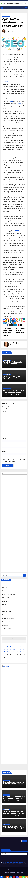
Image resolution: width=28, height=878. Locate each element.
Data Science (5, 597)
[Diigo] (20, 321)
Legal (3, 614)
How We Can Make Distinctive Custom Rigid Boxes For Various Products (8, 332)
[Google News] (13, 323)
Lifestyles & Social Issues (8, 618)
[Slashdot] (11, 323)
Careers (4, 590)
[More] (15, 323)
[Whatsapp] (20, 319)
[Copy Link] (6, 321)
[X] (6, 319)
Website (4, 451)
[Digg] (6, 323)
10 (4, 649)
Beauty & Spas (5, 584)
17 (4, 651)
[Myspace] (8, 321)
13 (14, 649)
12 (10, 649)
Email (4, 444)
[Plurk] (17, 321)
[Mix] (17, 319)
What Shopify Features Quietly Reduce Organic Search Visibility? (12, 377)
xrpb (4, 154)
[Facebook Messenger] (15, 321)
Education (4, 604)
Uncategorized (5, 632)
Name (4, 438)
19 (10, 651)
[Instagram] (22, 319)
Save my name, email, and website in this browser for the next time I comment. (13, 460)
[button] (23, 7)
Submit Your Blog (18, 874)
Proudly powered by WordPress (7, 869)
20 (14, 651)
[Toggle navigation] (13, 8)
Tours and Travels (6, 628)
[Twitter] (4, 323)
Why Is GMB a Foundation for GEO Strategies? (13, 363)
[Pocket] (24, 321)
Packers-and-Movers (7, 621)
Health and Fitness (6, 611)
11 (7, 649)
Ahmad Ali (16, 785)
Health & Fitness (10, 874)
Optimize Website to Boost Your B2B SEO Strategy (19, 330)
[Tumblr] (13, 321)
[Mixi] (22, 321)
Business (4, 587)
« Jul (3, 661)
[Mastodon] (15, 319)
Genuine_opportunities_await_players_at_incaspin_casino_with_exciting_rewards (14, 798)
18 (7, 651)
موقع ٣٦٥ (19, 103)
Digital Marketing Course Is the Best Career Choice (13, 391)
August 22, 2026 (8, 785)
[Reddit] (8, 319)
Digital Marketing (6, 16)
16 (24, 649)
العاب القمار (5, 150)
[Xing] (24, 319)
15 (20, 649)
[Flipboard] (4, 321)
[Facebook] (4, 319)
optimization (16, 230)
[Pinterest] (13, 319)
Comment (4, 411)
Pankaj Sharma (15, 394)
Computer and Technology (8, 594)
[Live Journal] (8, 323)
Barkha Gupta (14, 365)
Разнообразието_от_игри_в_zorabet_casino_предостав (13, 783)
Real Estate (5, 625)
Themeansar (24, 869)
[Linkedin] (11, 319)
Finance (4, 608)
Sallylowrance (12, 30)
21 (17, 651)
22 (20, 651)
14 (17, 649)
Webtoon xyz (6, 81)
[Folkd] (11, 321)
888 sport (11, 101)
